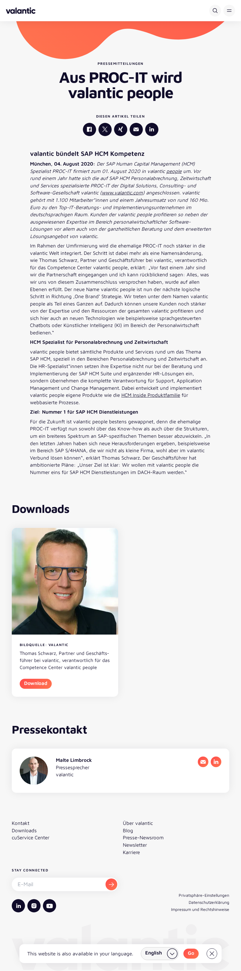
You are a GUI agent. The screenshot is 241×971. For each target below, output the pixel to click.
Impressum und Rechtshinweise (200, 909)
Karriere (131, 852)
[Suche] (215, 10)
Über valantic (138, 823)
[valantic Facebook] (89, 129)
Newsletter (135, 845)
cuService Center (30, 837)
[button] (229, 10)
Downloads (24, 830)
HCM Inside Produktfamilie (150, 395)
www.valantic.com (122, 193)
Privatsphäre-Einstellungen (204, 895)
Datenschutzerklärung (209, 902)
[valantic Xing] (120, 129)
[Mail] (136, 129)
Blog (128, 830)
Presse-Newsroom (143, 837)
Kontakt (20, 823)
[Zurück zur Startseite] (21, 10)
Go (191, 953)
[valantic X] (105, 129)
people (174, 171)
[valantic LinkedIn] (151, 129)
